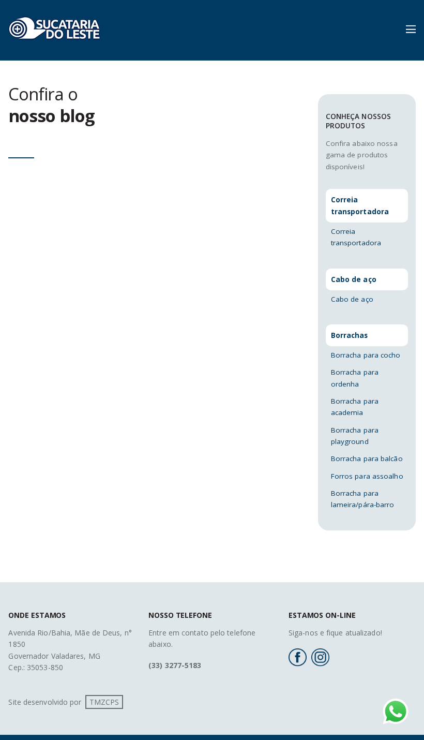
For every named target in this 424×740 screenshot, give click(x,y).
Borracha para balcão (367, 458)
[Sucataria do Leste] (54, 44)
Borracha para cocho (366, 355)
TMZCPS (104, 702)
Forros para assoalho (367, 476)
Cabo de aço (352, 299)
